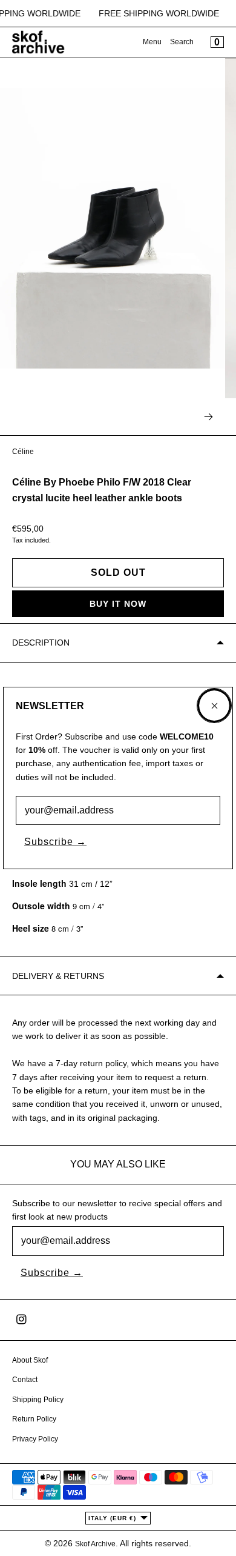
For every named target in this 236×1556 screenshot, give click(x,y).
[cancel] (214, 705)
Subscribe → (55, 841)
